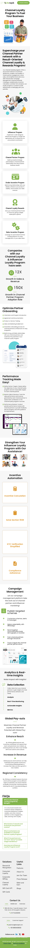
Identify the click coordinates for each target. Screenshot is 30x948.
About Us (20, 872)
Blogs (19, 888)
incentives (6, 744)
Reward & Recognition (6, 867)
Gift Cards (6, 892)
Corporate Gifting (6, 878)
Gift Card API (7, 888)
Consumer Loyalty (6, 872)
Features (20, 868)
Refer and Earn (20, 884)
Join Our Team (22, 875)
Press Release (22, 879)
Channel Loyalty (5, 883)
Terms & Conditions (18, 943)
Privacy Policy (7, 943)
